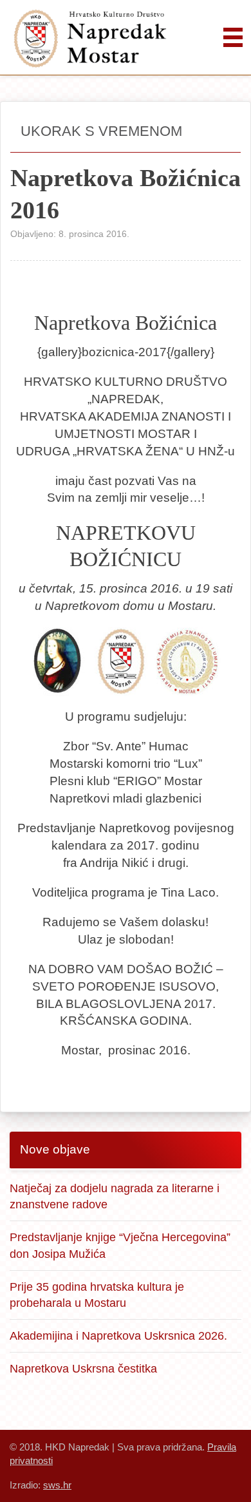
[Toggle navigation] (233, 37)
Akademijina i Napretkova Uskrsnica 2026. (118, 1335)
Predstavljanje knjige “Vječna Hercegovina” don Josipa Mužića (120, 1245)
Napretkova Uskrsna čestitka (83, 1368)
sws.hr (57, 1484)
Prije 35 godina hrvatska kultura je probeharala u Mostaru (97, 1295)
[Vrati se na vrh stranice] (225, 1476)
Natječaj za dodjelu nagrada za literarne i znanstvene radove (114, 1196)
